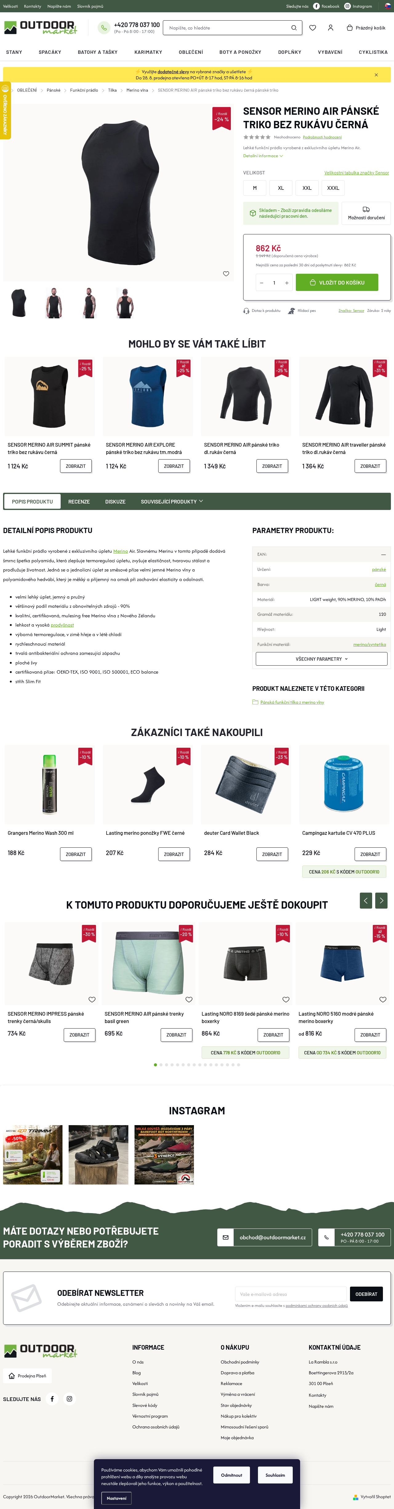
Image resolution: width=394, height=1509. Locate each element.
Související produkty (169, 501)
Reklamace (231, 1383)
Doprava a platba (237, 1372)
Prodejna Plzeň (32, 1375)
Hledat (294, 27)
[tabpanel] (51, 990)
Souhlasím (275, 1475)
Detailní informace (260, 156)
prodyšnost (62, 624)
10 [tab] (205, 1064)
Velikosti (10, 6)
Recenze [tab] (79, 501)
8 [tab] (194, 1064)
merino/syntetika (369, 644)
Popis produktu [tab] (32, 501)
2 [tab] (161, 1064)
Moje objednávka (237, 1437)
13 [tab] (221, 1064)
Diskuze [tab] (115, 501)
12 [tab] (216, 1064)
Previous (366, 901)
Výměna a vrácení (238, 1394)
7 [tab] (188, 1064)
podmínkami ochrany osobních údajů (317, 1305)
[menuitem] (14, 52)
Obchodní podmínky (240, 1362)
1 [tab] (155, 1064)
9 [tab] (199, 1064)
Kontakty (32, 6)
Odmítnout (231, 1475)
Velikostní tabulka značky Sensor (356, 172)
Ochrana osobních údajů (155, 1426)
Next (381, 901)
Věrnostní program (150, 1416)
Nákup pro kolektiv (239, 1416)
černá (380, 584)
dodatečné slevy (173, 71)
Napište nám (59, 6)
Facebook (331, 6)
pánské (379, 569)
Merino (347, 148)
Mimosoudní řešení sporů (244, 1426)
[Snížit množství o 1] (261, 282)
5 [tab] (177, 1064)
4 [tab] (172, 1064)
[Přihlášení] (330, 27)
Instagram (362, 6)
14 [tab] (227, 1064)
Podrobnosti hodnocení (322, 137)
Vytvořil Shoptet (376, 1496)
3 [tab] (166, 1064)
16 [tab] (238, 1064)
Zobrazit (76, 466)
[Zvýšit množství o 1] (286, 282)
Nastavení (116, 1498)
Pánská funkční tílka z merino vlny (292, 702)
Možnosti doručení (366, 217)
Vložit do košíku (341, 282)
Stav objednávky (236, 1405)
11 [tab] (210, 1064)
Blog (136, 1372)
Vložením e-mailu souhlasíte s (291, 1305)
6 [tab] (183, 1064)
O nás (138, 1362)
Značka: (351, 310)
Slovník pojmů (90, 6)
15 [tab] (233, 1064)
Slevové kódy (144, 1405)
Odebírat (366, 1294)
